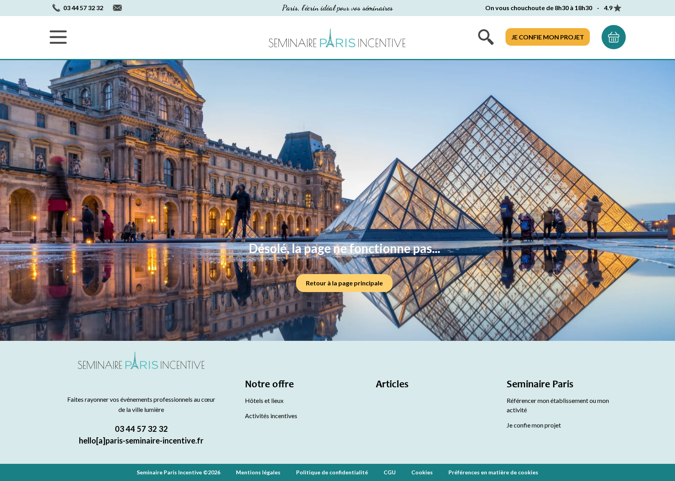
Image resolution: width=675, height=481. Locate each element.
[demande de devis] (614, 37)
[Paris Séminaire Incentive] (337, 37)
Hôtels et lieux (264, 400)
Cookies (422, 472)
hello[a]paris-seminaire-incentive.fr (141, 440)
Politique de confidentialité (332, 472)
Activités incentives (271, 415)
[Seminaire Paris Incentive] (141, 369)
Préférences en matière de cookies (493, 472)
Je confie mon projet (547, 37)
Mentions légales (258, 472)
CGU (390, 472)
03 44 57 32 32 (141, 429)
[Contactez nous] (117, 8)
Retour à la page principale (344, 283)
